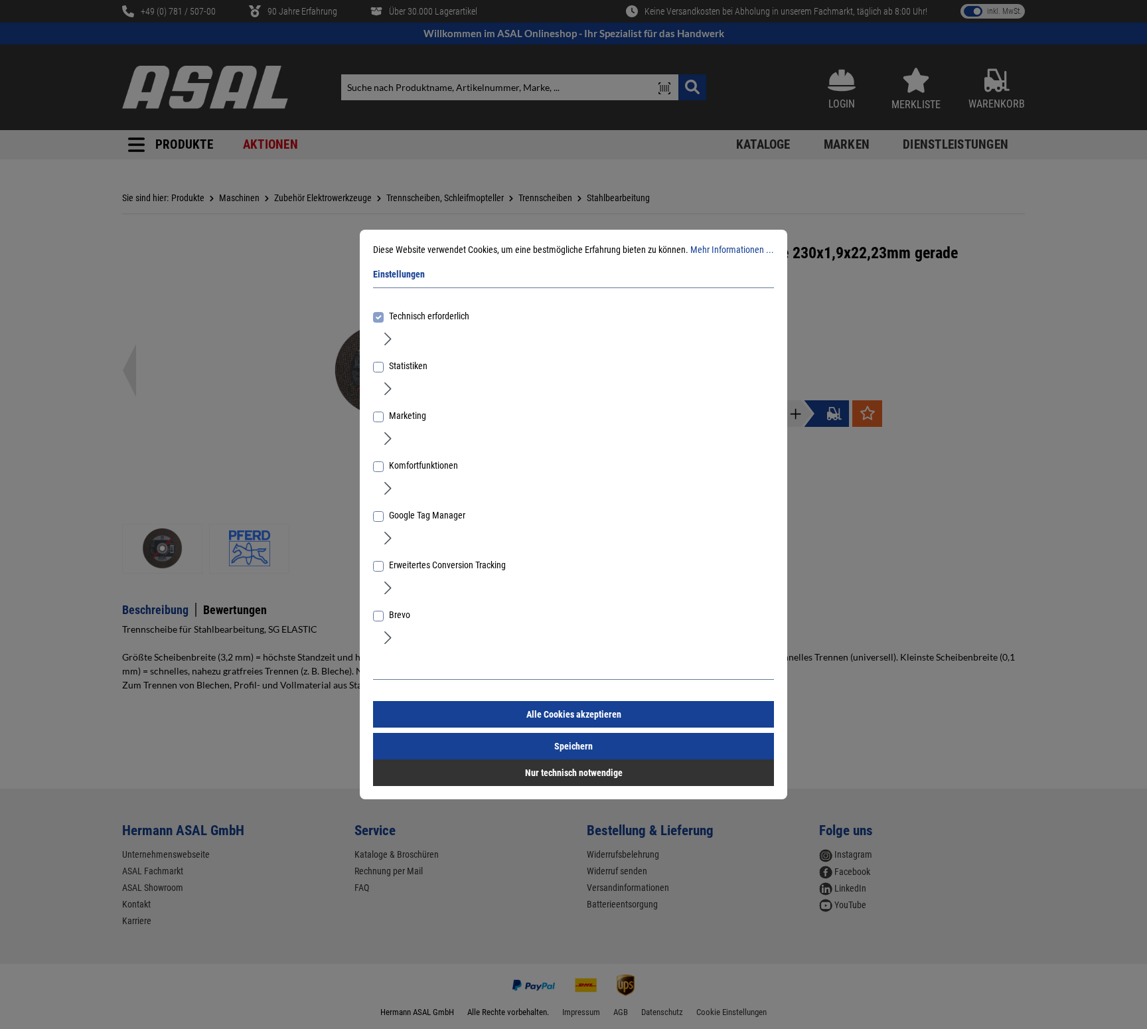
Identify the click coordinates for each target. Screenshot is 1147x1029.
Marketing (407, 415)
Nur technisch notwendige (574, 772)
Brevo (399, 614)
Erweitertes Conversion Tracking (447, 565)
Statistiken (408, 365)
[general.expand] (388, 338)
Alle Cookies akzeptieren (573, 714)
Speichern (573, 746)
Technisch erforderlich (429, 316)
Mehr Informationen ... (732, 249)
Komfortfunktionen (423, 465)
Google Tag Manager (427, 515)
